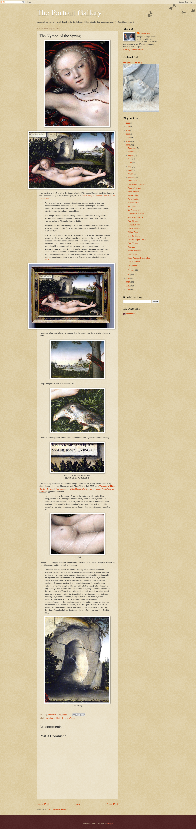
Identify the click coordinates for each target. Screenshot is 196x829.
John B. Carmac (134, 262)
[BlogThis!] (76, 714)
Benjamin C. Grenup (132, 62)
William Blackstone (135, 251)
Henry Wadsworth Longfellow (139, 258)
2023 (128, 134)
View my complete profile (133, 50)
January (131, 270)
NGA (47, 260)
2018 (128, 279)
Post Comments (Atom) (56, 809)
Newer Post (43, 804)
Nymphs (64, 718)
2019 (128, 275)
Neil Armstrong (133, 210)
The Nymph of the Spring (137, 184)
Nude (58, 718)
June (130, 163)
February (131, 178)
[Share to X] (78, 714)
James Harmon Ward (136, 214)
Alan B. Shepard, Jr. (135, 218)
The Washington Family (137, 240)
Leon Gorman (133, 254)
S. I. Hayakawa (133, 236)
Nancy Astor (132, 181)
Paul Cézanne (133, 221)
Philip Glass (132, 265)
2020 (128, 145)
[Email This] (73, 714)
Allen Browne (144, 33)
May (130, 167)
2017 (128, 282)
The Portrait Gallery (69, 12)
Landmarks (130, 314)
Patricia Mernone (134, 188)
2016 (128, 286)
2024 (128, 130)
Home (78, 804)
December (132, 148)
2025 (128, 127)
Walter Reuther (133, 199)
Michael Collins (133, 203)
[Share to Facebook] (81, 714)
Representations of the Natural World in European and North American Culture (77, 489)
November (132, 152)
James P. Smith (134, 225)
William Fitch (133, 232)
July (130, 159)
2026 (128, 123)
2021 (128, 141)
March (130, 174)
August (131, 155)
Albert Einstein (133, 192)
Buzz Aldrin (132, 206)
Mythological (50, 718)
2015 (128, 290)
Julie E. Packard (134, 229)
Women (72, 718)
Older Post (112, 804)
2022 (128, 138)
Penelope (131, 247)
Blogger (110, 824)
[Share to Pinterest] (84, 714)
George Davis (133, 195)
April (130, 170)
